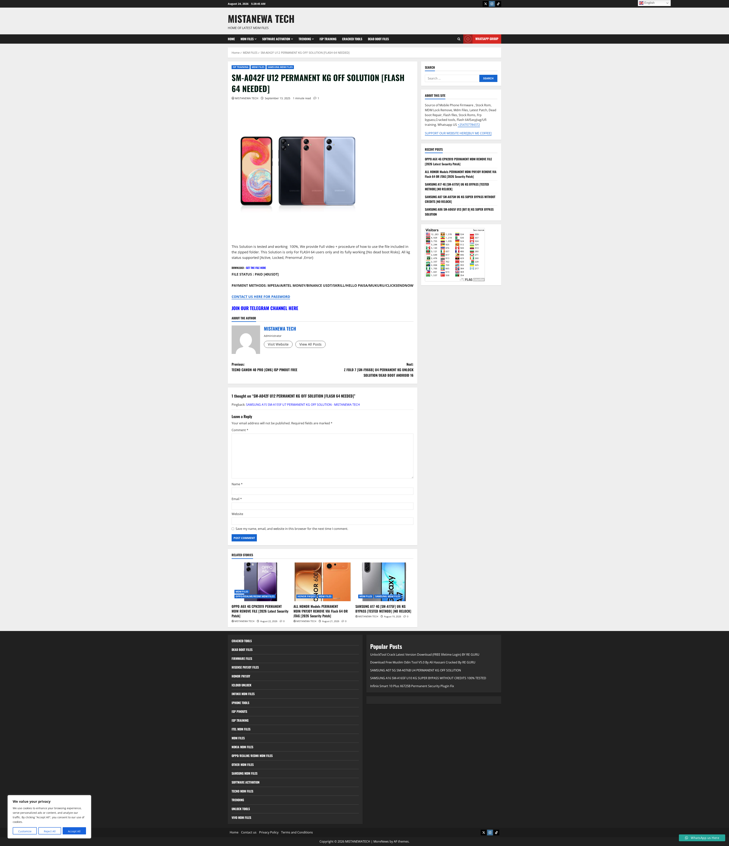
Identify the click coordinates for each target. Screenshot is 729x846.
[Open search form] (459, 39)
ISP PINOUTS (239, 711)
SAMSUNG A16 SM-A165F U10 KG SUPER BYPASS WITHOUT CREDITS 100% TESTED (428, 678)
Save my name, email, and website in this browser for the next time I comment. (292, 529)
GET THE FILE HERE (256, 268)
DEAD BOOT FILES (378, 39)
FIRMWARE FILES (242, 658)
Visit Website (278, 344)
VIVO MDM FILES (241, 817)
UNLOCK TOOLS (241, 809)
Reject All (50, 831)
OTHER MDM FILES (243, 764)
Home (231, 39)
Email (237, 499)
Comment (240, 430)
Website (237, 514)
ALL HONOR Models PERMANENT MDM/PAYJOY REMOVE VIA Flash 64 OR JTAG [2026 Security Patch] (320, 611)
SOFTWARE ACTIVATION (276, 39)
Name (237, 484)
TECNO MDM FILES (242, 791)
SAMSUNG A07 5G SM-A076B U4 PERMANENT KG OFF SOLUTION (415, 670)
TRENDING (305, 39)
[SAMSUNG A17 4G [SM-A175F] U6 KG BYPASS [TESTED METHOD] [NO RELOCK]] (384, 581)
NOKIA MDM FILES (242, 747)
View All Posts (310, 344)
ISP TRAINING (328, 39)
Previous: (264, 367)
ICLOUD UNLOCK (241, 685)
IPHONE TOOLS (240, 702)
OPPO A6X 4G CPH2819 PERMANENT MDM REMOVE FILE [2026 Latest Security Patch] (260, 611)
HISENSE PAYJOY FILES (245, 667)
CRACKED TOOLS (352, 39)
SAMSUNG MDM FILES (280, 67)
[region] (49, 816)
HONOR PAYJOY (306, 596)
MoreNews (381, 841)
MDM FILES (247, 39)
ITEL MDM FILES (241, 729)
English (649, 2)
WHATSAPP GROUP (486, 38)
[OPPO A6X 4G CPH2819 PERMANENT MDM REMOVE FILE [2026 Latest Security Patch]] (261, 581)
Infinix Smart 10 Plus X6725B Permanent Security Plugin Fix (412, 686)
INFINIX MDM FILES (243, 694)
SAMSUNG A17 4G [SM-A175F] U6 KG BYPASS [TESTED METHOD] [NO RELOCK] (383, 609)
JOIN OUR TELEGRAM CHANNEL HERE (265, 308)
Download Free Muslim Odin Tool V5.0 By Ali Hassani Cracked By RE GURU (422, 662)
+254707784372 (469, 125)
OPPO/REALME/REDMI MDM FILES (255, 596)
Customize (25, 831)
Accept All (74, 831)
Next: (378, 370)
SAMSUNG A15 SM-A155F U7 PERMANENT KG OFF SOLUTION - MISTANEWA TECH (303, 405)
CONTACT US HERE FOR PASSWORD (261, 296)
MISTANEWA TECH (261, 18)
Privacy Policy (269, 832)
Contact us (248, 832)
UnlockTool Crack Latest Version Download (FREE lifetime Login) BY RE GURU (424, 654)
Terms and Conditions (297, 832)
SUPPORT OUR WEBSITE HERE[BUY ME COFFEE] (458, 133)
